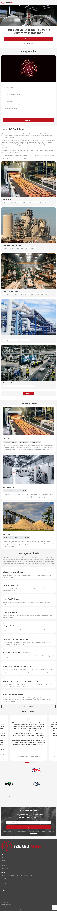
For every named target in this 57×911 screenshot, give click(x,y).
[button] (22, 762)
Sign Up (29, 827)
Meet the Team (5, 868)
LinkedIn (3, 894)
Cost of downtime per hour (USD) (10, 97)
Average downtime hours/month (10, 91)
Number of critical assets (8, 84)
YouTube (3, 896)
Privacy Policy (4, 902)
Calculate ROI (28, 120)
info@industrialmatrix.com (8, 881)
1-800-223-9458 (5, 878)
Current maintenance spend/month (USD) (12, 104)
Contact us (4, 865)
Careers (3, 863)
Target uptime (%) (7, 111)
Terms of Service (5, 906)
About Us (3, 860)
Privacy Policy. (34, 833)
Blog (2, 857)
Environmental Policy (6, 904)
